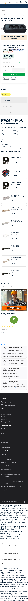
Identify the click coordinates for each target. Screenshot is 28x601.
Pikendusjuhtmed (7, 287)
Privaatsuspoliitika (6, 417)
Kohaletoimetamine (6, 414)
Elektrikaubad (7, 15)
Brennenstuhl (6, 59)
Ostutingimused (5, 422)
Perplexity (15, 49)
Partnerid (3, 445)
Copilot (21, 49)
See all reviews (5, 345)
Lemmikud (6, 78)
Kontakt (3, 428)
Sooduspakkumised (6, 447)
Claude (10, 51)
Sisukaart (3, 433)
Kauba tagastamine (6, 412)
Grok (10, 49)
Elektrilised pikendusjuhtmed (20, 15)
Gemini (5, 51)
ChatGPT (5, 49)
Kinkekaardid (4, 442)
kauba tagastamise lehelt (11, 388)
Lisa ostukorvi (14, 74)
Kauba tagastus (5, 431)
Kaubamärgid (4, 440)
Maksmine (4, 419)
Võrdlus (13, 78)
